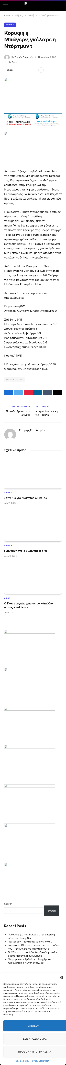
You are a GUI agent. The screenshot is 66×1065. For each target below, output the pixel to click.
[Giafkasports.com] (33, 6)
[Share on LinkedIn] (34, 70)
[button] (61, 977)
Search (8, 903)
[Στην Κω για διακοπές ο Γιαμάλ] (33, 472)
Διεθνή (10, 25)
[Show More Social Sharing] (41, 70)
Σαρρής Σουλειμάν (24, 57)
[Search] (61, 6)
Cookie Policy (22, 1061)
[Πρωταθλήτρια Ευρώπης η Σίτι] (33, 525)
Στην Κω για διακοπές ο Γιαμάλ (25, 498)
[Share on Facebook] (18, 70)
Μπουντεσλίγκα (14, 379)
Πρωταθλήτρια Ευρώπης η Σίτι (25, 550)
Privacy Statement (40, 1061)
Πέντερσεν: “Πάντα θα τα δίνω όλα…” (30, 941)
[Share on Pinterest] (28, 70)
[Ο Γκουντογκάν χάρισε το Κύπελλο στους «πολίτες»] (33, 578)
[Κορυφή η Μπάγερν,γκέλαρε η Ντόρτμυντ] (33, 94)
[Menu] (5, 6)
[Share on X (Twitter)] (23, 70)
